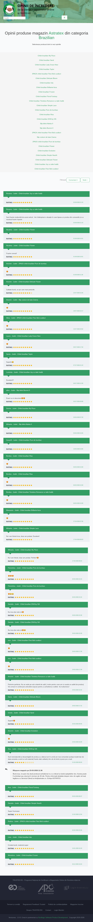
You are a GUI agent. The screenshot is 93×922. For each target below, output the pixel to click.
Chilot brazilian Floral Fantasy (46, 96)
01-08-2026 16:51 (78, 238)
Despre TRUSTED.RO (34, 910)
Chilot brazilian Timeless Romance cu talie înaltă (46, 101)
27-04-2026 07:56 (78, 521)
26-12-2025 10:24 (77, 864)
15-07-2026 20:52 (78, 329)
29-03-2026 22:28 (77, 615)
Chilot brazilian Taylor (46, 69)
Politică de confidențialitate (57, 904)
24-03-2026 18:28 (77, 742)
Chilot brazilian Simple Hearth (46, 155)
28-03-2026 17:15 (77, 705)
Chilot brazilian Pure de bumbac (46, 110)
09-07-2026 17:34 (78, 347)
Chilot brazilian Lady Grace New (46, 65)
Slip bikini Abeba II (46, 123)
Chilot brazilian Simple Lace (46, 105)
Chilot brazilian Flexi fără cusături (46, 169)
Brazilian (46, 37)
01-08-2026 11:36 (78, 274)
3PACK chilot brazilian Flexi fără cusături (46, 74)
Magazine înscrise (76, 904)
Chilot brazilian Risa (46, 114)
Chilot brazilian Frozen (46, 92)
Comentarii (73, 180)
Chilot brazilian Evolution (46, 151)
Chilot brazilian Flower (46, 146)
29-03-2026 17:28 (77, 651)
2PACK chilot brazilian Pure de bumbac (47, 142)
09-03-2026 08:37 (77, 796)
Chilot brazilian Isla (46, 83)
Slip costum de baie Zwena (46, 137)
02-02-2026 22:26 (77, 830)
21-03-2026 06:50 (77, 762)
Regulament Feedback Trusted (34, 904)
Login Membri (59, 910)
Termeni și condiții (13, 904)
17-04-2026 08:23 (78, 539)
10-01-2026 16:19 (77, 848)
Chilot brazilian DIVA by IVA (46, 119)
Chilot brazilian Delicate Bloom (46, 78)
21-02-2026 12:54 (77, 814)
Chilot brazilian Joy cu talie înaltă (46, 164)
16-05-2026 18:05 (78, 449)
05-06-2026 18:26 (78, 433)
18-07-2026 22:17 (78, 311)
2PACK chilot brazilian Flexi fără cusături (46, 132)
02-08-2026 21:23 (78, 202)
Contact (48, 910)
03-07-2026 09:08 (78, 401)
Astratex (56, 33)
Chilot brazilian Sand (46, 60)
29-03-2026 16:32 (77, 690)
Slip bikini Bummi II (46, 128)
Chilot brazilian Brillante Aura (46, 87)
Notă (85, 180)
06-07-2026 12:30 (78, 383)
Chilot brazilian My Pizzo (46, 56)
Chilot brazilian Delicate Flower (46, 160)
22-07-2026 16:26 (78, 292)
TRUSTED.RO (18, 880)
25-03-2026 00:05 (77, 723)
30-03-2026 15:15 (77, 579)
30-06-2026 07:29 (78, 417)
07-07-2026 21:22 (78, 365)
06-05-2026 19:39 (78, 467)
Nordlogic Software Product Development (53, 917)
